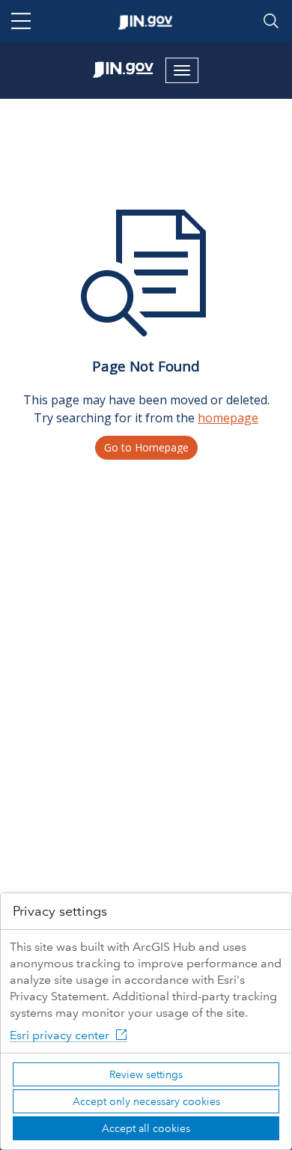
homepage (228, 418)
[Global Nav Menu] (20, 20)
